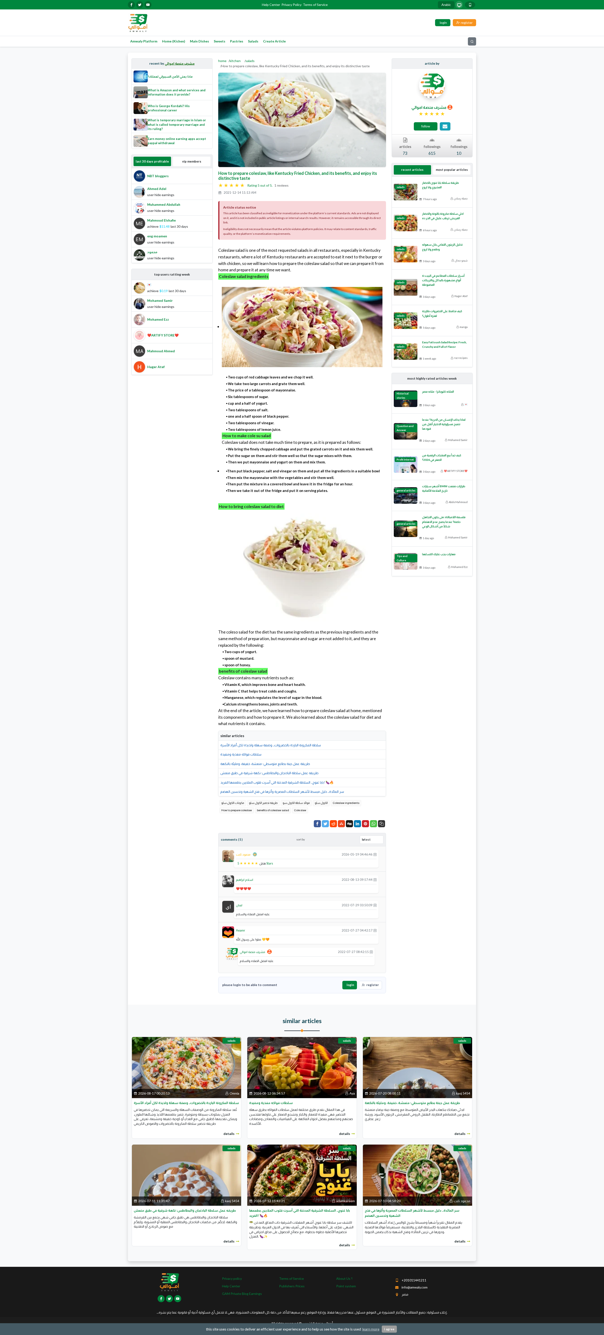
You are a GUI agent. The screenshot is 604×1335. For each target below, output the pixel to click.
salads (250, 61)
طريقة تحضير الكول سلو (263, 803)
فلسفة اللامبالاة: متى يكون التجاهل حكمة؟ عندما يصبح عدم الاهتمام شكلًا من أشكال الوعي (444, 521)
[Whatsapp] (373, 823)
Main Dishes (199, 41)
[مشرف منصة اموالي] (232, 953)
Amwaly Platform (143, 41)
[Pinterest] (365, 823)
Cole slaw (300, 810)
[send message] (445, 126)
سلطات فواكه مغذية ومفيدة (240, 754)
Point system (346, 1286)
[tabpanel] (172, 215)
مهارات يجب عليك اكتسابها (439, 554)
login (350, 985)
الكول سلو (321, 803)
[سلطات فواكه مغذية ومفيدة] (302, 1067)
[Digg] (349, 823)
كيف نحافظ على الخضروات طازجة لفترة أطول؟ (442, 313)
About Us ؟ (344, 1278)
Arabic (446, 5)
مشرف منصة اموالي (180, 63)
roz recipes (461, 357)
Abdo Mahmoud (458, 502)
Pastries (236, 41)
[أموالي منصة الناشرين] (137, 22)
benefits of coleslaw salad (273, 810)
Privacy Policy (291, 5)
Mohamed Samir (458, 439)
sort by (300, 839)
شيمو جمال (461, 260)
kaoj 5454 (463, 1093)
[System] (459, 4)
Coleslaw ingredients (346, 803)
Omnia (234, 1093)
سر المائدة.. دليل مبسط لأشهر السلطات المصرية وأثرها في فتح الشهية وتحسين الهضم (282, 791)
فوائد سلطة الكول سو (296, 803)
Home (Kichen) (173, 41)
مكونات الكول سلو (232, 803)
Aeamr (240, 930)
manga (464, 326)
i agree (389, 1329)
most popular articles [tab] (452, 170)
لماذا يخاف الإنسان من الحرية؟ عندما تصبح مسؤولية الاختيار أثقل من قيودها (444, 424)
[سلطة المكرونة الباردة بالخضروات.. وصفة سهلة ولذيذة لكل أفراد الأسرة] (186, 1067)
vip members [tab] (191, 161)
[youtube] (147, 4)
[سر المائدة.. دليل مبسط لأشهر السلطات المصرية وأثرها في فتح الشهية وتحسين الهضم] (417, 1175)
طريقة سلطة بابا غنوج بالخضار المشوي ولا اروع (440, 185)
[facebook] (131, 4)
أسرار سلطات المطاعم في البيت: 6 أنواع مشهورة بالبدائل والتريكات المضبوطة (443, 280)
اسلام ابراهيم (244, 880)
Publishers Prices (292, 1286)
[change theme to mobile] (470, 4)
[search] (472, 41)
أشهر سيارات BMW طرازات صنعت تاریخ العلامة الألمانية (443, 488)
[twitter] (139, 4)
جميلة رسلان (461, 198)
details (229, 1134)
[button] (381, 823)
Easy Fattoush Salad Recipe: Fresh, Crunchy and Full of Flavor (444, 344)
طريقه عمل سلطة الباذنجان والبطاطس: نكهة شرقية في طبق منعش (269, 773)
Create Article (274, 41)
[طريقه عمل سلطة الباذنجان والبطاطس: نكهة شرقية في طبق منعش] (186, 1175)
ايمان (239, 905)
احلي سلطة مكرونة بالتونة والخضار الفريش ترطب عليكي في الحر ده (443, 216)
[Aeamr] (228, 932)
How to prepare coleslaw (236, 810)
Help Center (271, 5)
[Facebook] (317, 823)
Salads (253, 41)
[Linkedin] (357, 823)
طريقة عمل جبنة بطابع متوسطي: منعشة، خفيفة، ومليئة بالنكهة (265, 764)
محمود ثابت (243, 854)
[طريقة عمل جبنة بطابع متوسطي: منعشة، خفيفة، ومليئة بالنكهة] (417, 1067)
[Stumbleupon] (341, 823)
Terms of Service (315, 5)
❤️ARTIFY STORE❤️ (456, 470)
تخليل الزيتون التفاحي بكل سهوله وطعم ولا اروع (442, 247)
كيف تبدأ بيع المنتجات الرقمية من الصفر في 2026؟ (441, 457)
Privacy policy (232, 1278)
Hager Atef (461, 296)
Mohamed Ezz (459, 566)
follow (425, 126)
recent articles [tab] (412, 170)
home (222, 61)
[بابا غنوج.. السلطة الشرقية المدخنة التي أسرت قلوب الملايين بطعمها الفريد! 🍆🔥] (302, 1175)
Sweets (219, 41)
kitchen (235, 61)
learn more (370, 1329)
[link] (432, 114)
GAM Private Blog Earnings (242, 1294)
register (372, 985)
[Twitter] (325, 823)
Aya (352, 1093)
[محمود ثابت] (228, 855)
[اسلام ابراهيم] (228, 881)
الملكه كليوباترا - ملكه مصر (438, 391)
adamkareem (345, 1201)
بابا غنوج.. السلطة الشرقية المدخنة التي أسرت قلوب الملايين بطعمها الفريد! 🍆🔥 (277, 782)
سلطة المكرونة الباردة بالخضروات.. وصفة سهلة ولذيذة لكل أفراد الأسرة (270, 745)
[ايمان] (228, 906)
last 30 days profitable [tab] (152, 161)
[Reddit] (333, 823)
